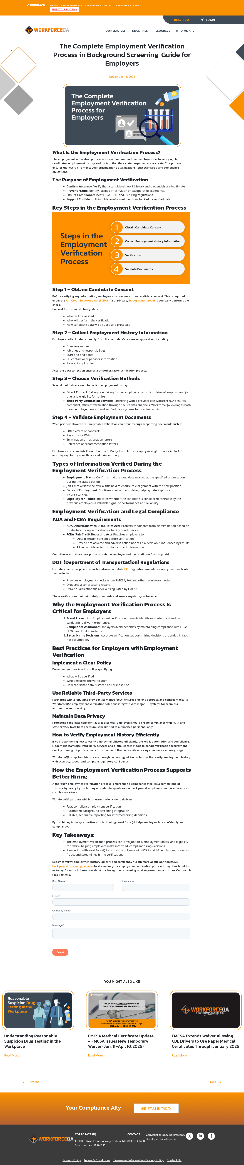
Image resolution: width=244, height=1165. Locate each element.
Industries (139, 31)
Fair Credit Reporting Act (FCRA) (87, 300)
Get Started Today (156, 1108)
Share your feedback (64, 9)
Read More (11, 1055)
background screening (143, 300)
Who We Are (185, 31)
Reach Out (182, 20)
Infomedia (170, 1139)
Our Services (116, 31)
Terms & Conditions (97, 1160)
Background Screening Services (72, 866)
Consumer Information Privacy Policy (138, 1160)
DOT (114, 195)
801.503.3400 (136, 1141)
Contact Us (174, 1160)
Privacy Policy (72, 1160)
